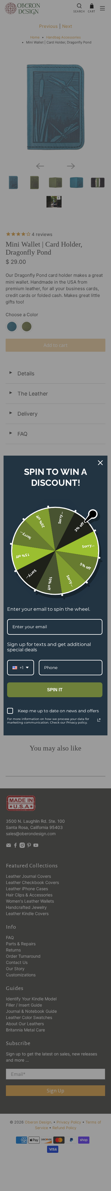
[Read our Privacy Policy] (98, 720)
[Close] (100, 463)
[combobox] (20, 668)
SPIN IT (54, 689)
